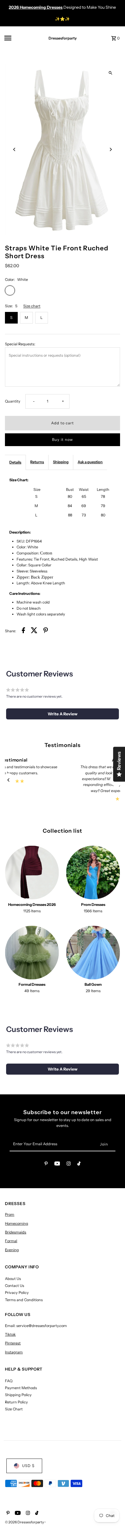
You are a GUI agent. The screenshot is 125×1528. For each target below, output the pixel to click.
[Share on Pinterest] (45, 631)
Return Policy (16, 1402)
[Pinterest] (46, 1164)
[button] (62, 713)
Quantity (12, 401)
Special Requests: (20, 344)
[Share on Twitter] (34, 631)
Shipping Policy (18, 1395)
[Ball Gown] (93, 952)
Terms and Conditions (24, 1300)
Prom (9, 1214)
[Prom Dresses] (93, 872)
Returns (37, 462)
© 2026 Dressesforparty (24, 1522)
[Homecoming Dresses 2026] (32, 872)
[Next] (110, 149)
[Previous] (14, 149)
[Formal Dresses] (32, 952)
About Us (13, 1278)
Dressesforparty (63, 38)
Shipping (61, 462)
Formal (11, 1241)
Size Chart (14, 1409)
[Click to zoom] (110, 73)
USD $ (28, 1466)
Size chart (31, 306)
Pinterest (13, 1343)
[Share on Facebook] (23, 631)
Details (15, 462)
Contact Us (14, 1285)
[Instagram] (69, 1164)
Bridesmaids (15, 1232)
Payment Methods (21, 1388)
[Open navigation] (20, 38)
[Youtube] (57, 1164)
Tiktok (10, 1334)
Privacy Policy (17, 1292)
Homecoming (16, 1223)
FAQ (8, 1381)
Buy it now (62, 439)
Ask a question (90, 462)
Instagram (14, 1352)
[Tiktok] (79, 1164)
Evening (12, 1250)
